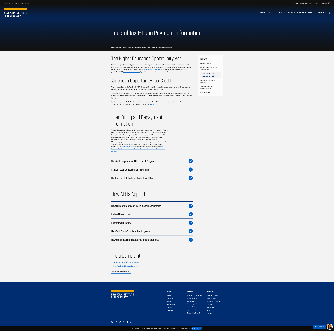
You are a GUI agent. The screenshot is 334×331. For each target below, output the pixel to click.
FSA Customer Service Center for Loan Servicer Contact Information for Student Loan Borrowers (138, 149)
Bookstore (210, 307)
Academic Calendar (213, 301)
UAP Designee (205, 92)
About (310, 12)
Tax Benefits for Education (131, 72)
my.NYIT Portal (212, 298)
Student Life (289, 12)
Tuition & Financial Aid (127, 47)
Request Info (7, 3)
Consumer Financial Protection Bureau (126, 262)
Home (112, 47)
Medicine (300, 12)
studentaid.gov (128, 146)
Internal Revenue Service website (152, 69)
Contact (169, 307)
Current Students (299, 3)
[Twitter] (124, 322)
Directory (170, 310)
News (169, 295)
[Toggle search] (329, 13)
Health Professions (193, 307)
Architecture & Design (194, 295)
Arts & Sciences (192, 298)
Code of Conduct (205, 63)
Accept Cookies (196, 328)
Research (320, 12)
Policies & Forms (146, 47)
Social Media (171, 304)
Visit (16, 3)
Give (28, 3)
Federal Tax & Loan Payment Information (208, 75)
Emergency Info (212, 295)
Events (169, 301)
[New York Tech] (15, 12)
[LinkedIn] (131, 322)
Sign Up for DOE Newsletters (121, 271)
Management (191, 310)
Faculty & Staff (309, 3)
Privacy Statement (186, 328)
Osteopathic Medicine (194, 313)
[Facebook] (112, 322)
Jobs (208, 310)
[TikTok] (120, 322)
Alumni (316, 3)
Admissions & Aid (261, 12)
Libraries (210, 304)
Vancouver (325, 3)
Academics (276, 12)
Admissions (118, 47)
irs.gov (152, 104)
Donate (209, 314)
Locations (170, 298)
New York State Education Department (126, 266)
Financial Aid (137, 47)
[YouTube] (127, 322)
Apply (22, 3)
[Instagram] (116, 322)
